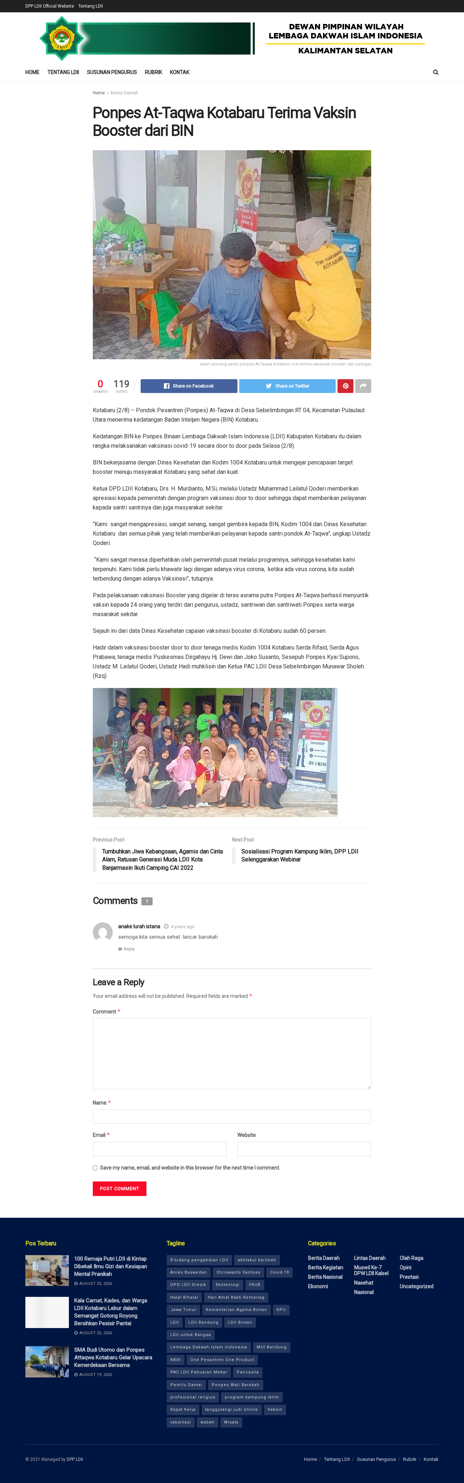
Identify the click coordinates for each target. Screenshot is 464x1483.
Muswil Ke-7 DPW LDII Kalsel (371, 1270)
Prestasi (409, 1277)
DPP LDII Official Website (49, 6)
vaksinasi (180, 1422)
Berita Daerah (124, 92)
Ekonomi (318, 1286)
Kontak (179, 72)
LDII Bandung (203, 1322)
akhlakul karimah (257, 1260)
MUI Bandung (272, 1347)
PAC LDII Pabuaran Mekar (198, 1372)
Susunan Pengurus (112, 72)
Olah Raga (411, 1258)
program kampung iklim (252, 1397)
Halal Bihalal (184, 1297)
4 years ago (182, 926)
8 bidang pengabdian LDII (199, 1260)
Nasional (364, 1292)
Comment (107, 1011)
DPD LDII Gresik (188, 1284)
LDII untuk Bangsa (190, 1334)
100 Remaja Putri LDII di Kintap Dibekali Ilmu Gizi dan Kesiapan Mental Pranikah (110, 1266)
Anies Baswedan (188, 1272)
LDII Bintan (240, 1322)
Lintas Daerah (370, 1258)
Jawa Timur (183, 1309)
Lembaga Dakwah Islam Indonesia (208, 1347)
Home (32, 72)
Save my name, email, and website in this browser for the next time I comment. (190, 1168)
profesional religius (192, 1397)
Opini (405, 1267)
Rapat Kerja (183, 1409)
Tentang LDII (90, 6)
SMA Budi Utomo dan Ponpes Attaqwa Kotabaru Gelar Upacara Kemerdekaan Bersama (113, 1357)
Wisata (231, 1422)
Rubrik (153, 72)
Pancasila (248, 1372)
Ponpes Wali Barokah (236, 1384)
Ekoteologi (228, 1284)
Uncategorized (417, 1286)
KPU (281, 1309)
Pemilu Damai (186, 1384)
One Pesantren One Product (222, 1359)
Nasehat (363, 1283)
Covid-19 (279, 1272)
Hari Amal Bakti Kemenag (236, 1297)
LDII (174, 1322)
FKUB (255, 1284)
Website (246, 1135)
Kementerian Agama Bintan (236, 1309)
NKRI (175, 1359)
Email (101, 1134)
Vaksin (275, 1409)
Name (102, 1102)
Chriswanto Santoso (238, 1272)
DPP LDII (75, 1459)
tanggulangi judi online (231, 1409)
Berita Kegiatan (325, 1267)
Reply (129, 949)
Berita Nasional (325, 1277)
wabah (207, 1422)
